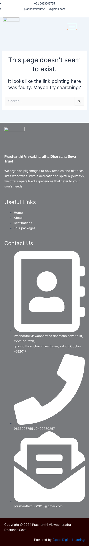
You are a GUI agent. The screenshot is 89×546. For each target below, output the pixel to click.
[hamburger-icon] (72, 27)
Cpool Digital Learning (68, 540)
